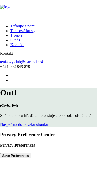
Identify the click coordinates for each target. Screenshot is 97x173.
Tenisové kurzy (22, 31)
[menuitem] (47, 26)
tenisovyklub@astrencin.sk (22, 62)
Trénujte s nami (22, 26)
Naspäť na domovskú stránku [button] (24, 124)
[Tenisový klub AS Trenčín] (48, 10)
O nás (15, 40)
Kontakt (17, 45)
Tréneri (16, 35)
